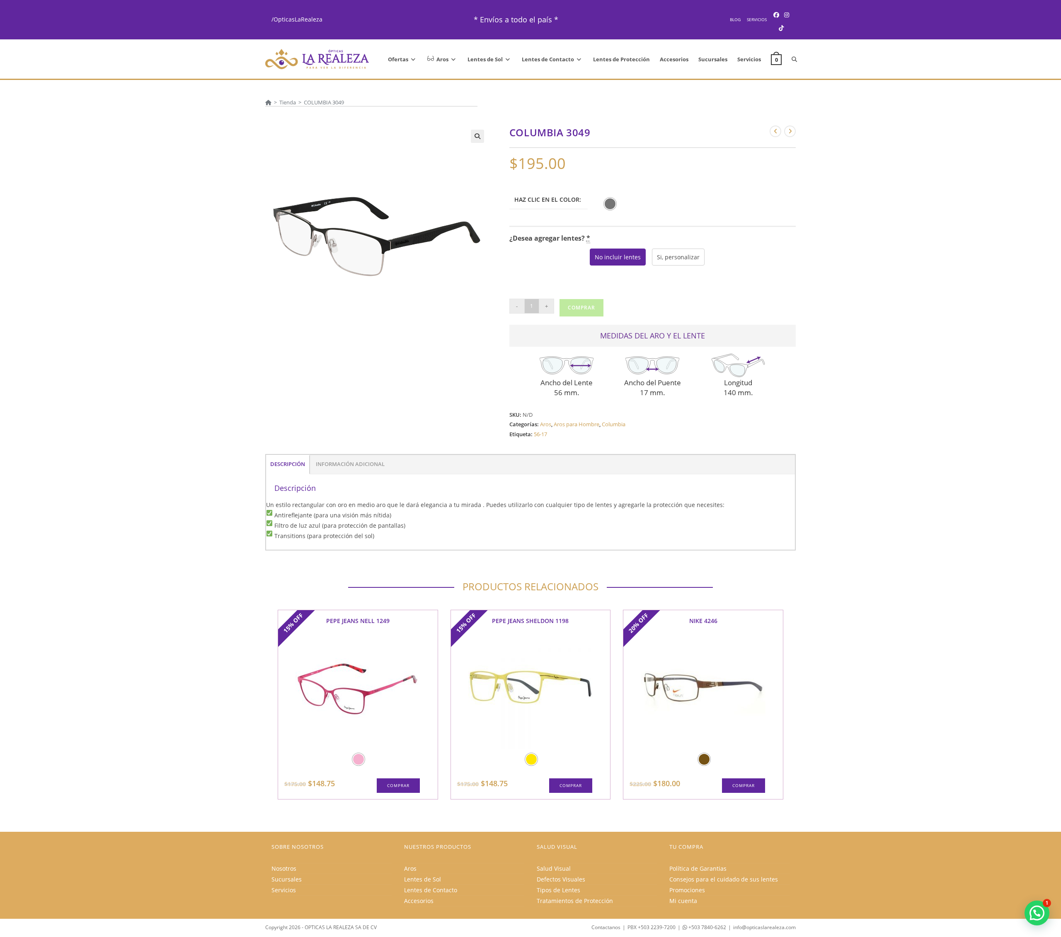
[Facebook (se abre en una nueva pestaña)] (776, 15)
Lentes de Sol (422, 879)
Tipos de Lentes (558, 890)
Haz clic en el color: (547, 199)
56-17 (540, 434)
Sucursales (286, 879)
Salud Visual (554, 868)
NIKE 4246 (703, 621)
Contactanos (605, 927)
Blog (735, 19)
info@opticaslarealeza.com (764, 927)
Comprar (581, 307)
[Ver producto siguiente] (790, 131)
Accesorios (419, 901)
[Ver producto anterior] (775, 131)
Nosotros (283, 868)
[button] (477, 136)
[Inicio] (268, 102)
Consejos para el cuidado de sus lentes (723, 879)
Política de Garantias (698, 868)
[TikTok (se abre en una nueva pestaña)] (781, 28)
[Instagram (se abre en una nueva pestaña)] (787, 15)
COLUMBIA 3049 (324, 102)
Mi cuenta (683, 901)
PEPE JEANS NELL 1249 (358, 621)
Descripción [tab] (287, 464)
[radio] (610, 204)
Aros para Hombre (576, 424)
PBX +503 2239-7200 (651, 927)
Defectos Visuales (561, 879)
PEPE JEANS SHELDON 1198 (530, 621)
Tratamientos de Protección (575, 901)
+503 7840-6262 (706, 927)
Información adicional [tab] (350, 464)
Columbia (613, 424)
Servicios (757, 19)
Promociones (687, 890)
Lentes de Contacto (430, 890)
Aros (545, 424)
